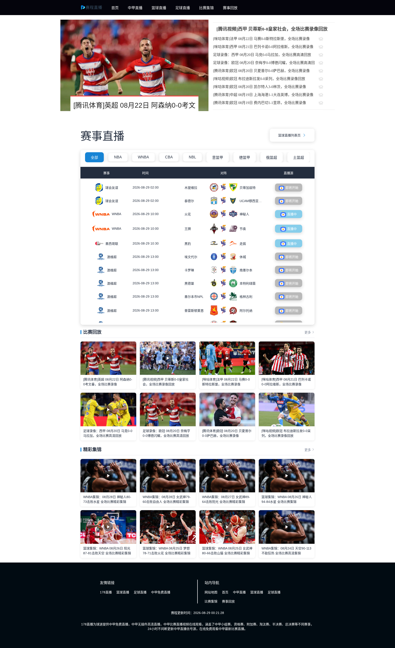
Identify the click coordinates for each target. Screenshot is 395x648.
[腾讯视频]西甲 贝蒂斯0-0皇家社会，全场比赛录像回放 (272, 29)
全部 (94, 158)
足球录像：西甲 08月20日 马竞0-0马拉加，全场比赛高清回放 (262, 55)
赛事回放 (230, 8)
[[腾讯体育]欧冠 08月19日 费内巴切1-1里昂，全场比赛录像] (327, 103)
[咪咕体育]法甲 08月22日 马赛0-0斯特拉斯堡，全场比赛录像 (261, 39)
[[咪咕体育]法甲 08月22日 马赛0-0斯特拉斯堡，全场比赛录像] (327, 39)
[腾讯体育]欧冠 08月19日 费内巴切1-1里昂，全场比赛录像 (259, 103)
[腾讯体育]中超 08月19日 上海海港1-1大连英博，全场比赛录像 (263, 95)
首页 (115, 8)
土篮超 (298, 158)
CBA (169, 157)
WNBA (143, 157)
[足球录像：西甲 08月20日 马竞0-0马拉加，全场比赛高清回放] (327, 55)
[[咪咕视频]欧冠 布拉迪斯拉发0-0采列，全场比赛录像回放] (327, 79)
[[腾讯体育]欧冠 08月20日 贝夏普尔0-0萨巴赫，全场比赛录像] (327, 71)
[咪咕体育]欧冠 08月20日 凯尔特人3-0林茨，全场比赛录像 (259, 87)
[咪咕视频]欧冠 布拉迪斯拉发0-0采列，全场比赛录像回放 (259, 79)
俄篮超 (271, 158)
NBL (192, 157)
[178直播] (94, 9)
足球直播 (182, 8)
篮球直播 (159, 8)
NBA (118, 157)
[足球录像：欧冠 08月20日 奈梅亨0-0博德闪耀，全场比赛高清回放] (327, 63)
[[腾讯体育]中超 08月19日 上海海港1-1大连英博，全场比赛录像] (327, 95)
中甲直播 (135, 8)
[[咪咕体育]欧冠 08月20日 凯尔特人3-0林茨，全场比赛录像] (327, 87)
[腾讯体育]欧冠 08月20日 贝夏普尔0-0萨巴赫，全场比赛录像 (261, 71)
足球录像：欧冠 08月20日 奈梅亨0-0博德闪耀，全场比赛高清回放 (264, 64)
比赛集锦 (206, 8)
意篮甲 (217, 158)
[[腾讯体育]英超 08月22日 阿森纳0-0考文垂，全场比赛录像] (134, 65)
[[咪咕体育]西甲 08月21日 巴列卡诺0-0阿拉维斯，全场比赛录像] (327, 47)
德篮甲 (244, 158)
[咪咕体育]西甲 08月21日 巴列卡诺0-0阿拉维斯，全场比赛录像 (263, 47)
